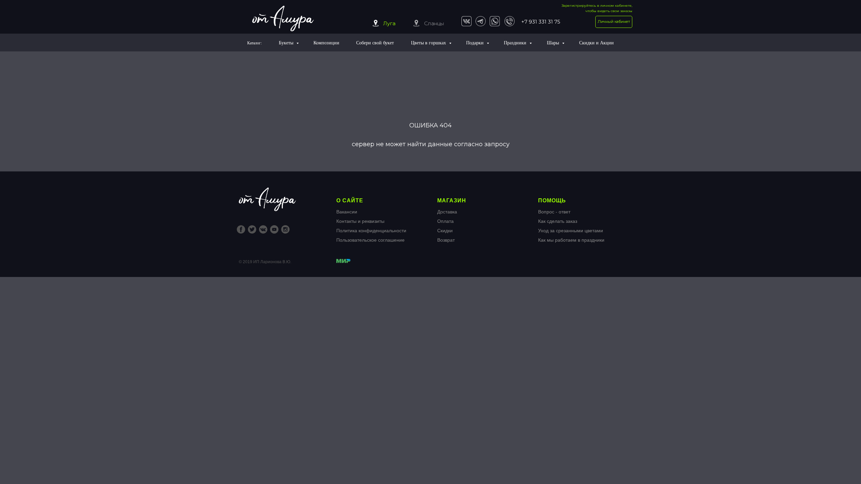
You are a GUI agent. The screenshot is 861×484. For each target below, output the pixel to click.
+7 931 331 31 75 (540, 21)
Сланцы (434, 23)
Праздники (516, 42)
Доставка (447, 211)
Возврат (446, 240)
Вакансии (346, 211)
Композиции (326, 42)
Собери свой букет (375, 42)
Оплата (445, 221)
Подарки (475, 42)
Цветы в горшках (429, 42)
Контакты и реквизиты (360, 221)
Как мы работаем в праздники (571, 240)
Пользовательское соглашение (370, 240)
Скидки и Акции (596, 42)
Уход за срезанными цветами (570, 230)
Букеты (287, 42)
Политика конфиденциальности (371, 230)
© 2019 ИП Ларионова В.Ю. (265, 261)
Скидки (445, 230)
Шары (553, 42)
